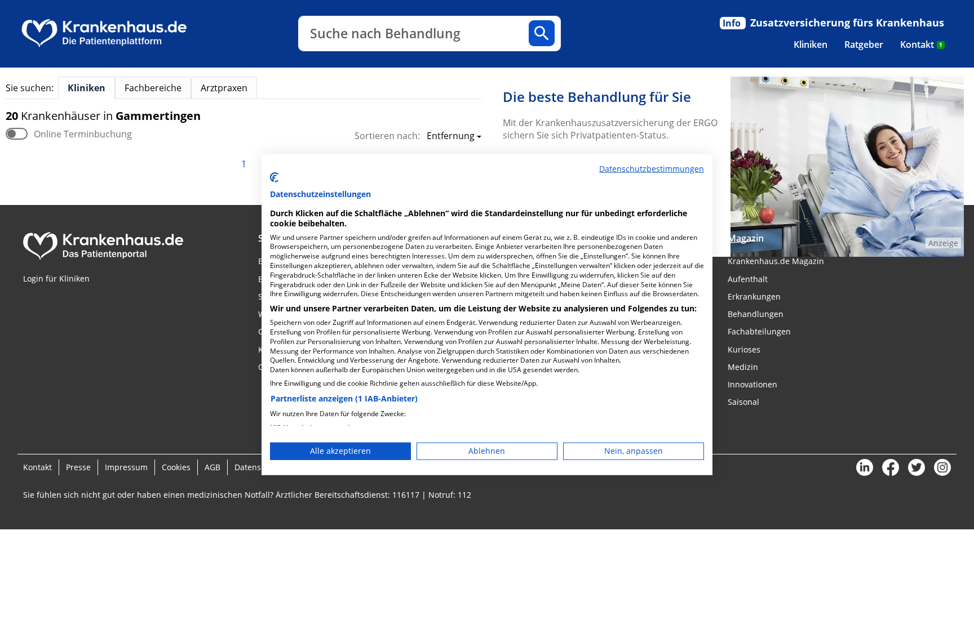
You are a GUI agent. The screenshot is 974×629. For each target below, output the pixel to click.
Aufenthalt (748, 279)
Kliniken (810, 44)
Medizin (743, 367)
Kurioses (744, 349)
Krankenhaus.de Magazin (776, 261)
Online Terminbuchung (83, 134)
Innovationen (752, 384)
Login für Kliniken (56, 278)
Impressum (126, 467)
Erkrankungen (754, 296)
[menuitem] (810, 44)
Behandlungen (755, 314)
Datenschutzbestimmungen (651, 168)
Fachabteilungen (759, 331)
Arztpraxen (224, 88)
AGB (212, 467)
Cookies (176, 467)
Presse (78, 467)
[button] (450, 137)
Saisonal (743, 401)
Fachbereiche (153, 88)
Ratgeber (863, 44)
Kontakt (921, 44)
